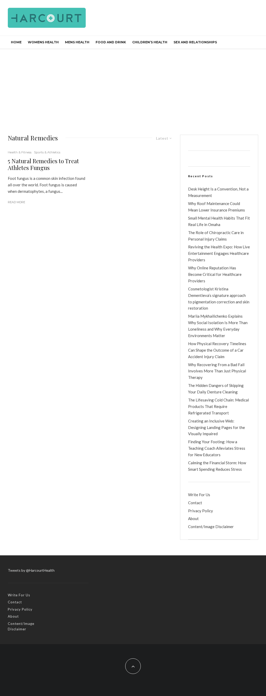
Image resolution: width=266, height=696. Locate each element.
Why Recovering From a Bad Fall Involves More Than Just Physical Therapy (217, 371)
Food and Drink (111, 42)
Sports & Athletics (47, 152)
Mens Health (77, 42)
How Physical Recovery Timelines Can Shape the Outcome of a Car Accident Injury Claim (217, 350)
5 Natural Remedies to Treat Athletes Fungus (43, 164)
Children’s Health (149, 42)
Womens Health (43, 42)
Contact (195, 502)
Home (16, 42)
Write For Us (199, 494)
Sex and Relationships (195, 42)
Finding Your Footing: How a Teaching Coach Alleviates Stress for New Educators (216, 448)
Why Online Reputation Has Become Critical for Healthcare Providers (215, 274)
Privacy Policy (200, 510)
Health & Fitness (19, 152)
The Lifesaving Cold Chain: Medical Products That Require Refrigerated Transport (218, 406)
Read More (16, 202)
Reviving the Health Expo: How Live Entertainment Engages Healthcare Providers (219, 253)
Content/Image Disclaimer (211, 526)
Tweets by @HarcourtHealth (31, 570)
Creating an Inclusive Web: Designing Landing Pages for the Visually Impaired (216, 427)
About (193, 518)
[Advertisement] (133, 88)
